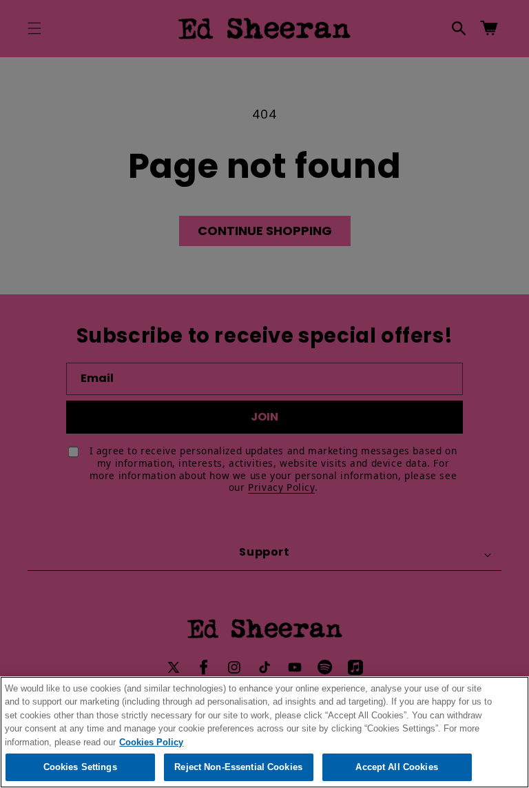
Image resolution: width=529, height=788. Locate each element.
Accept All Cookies (396, 767)
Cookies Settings (80, 767)
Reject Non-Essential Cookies (238, 767)
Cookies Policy (151, 742)
